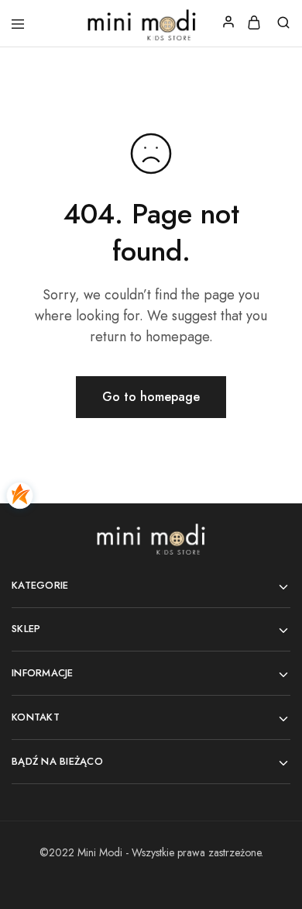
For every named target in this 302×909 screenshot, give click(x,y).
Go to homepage (151, 397)
